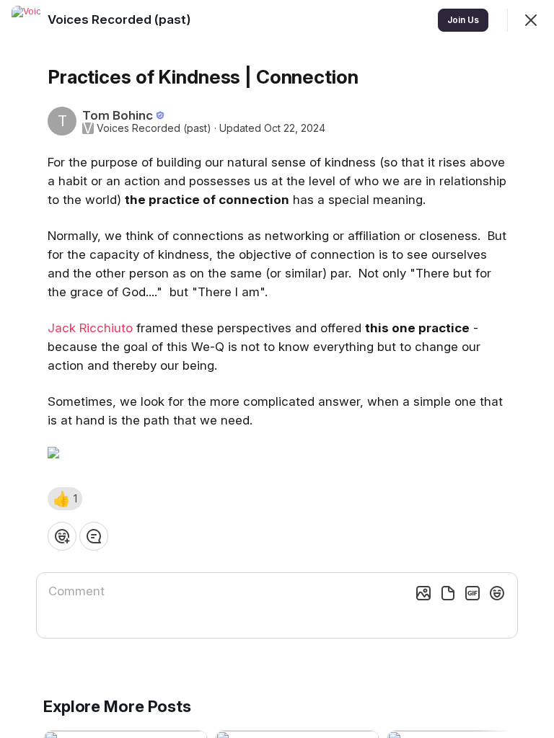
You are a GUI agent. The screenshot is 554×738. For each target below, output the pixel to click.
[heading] (121, 19)
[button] (65, 498)
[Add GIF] (472, 593)
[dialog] (277, 369)
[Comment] (93, 536)
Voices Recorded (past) (154, 128)
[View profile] (26, 20)
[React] (62, 536)
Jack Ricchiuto (90, 328)
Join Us (463, 19)
